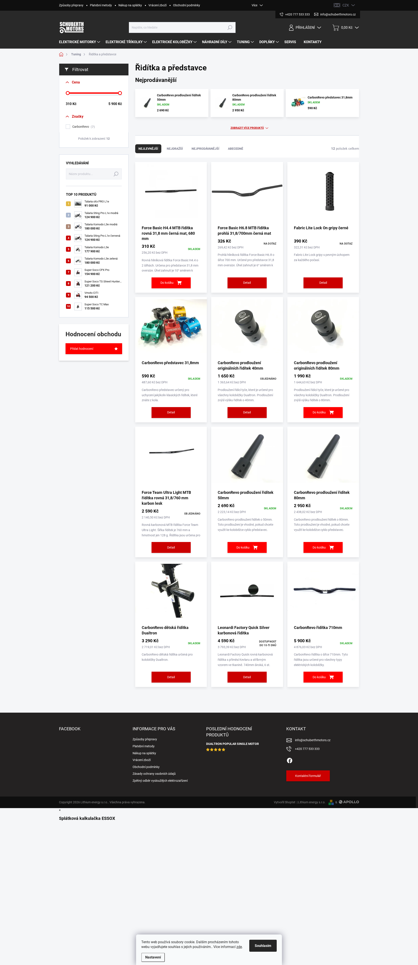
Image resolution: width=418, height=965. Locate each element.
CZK (345, 5)
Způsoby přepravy (71, 5)
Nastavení (153, 957)
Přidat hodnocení (81, 348)
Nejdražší (175, 148)
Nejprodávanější (205, 148)
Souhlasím (263, 946)
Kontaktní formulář (308, 776)
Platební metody (101, 5)
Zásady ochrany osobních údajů (154, 773)
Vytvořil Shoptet (284, 802)
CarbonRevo (83, 127)
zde (239, 947)
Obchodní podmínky (186, 5)
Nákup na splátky (130, 5)
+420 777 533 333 (307, 749)
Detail (247, 282)
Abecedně (235, 148)
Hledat (230, 27)
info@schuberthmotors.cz (312, 740)
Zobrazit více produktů (247, 127)
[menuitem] (80, 42)
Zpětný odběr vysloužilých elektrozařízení (160, 780)
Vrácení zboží (157, 5)
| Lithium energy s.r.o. (310, 802)
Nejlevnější (148, 148)
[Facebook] (289, 760)
